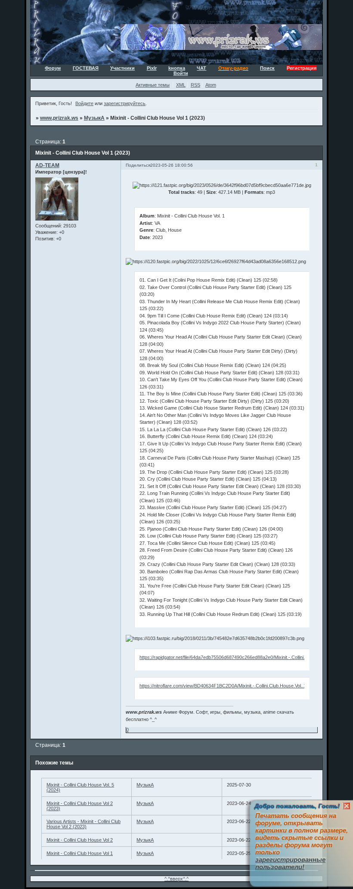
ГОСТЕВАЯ (86, 68)
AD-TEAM (47, 165)
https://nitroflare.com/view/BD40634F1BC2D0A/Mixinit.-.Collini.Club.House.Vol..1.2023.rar (232, 685)
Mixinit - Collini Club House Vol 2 (79, 839)
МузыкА (94, 118)
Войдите (84, 103)
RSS (195, 84)
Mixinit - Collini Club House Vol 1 (79, 853)
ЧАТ (201, 68)
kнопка (176, 68)
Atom (210, 84)
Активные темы (153, 84)
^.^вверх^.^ (176, 878)
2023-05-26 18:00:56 (171, 165)
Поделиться (138, 165)
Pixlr (152, 68)
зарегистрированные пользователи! (290, 863)
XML (181, 84)
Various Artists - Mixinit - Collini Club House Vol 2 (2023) (83, 824)
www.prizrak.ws (59, 118)
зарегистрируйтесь (125, 103)
